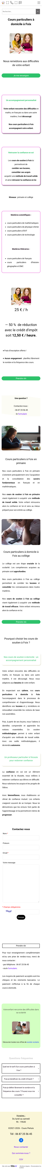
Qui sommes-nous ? (21, 1162)
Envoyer (21, 917)
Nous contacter (21, 1156)
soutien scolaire (33, 1042)
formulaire (22, 414)
